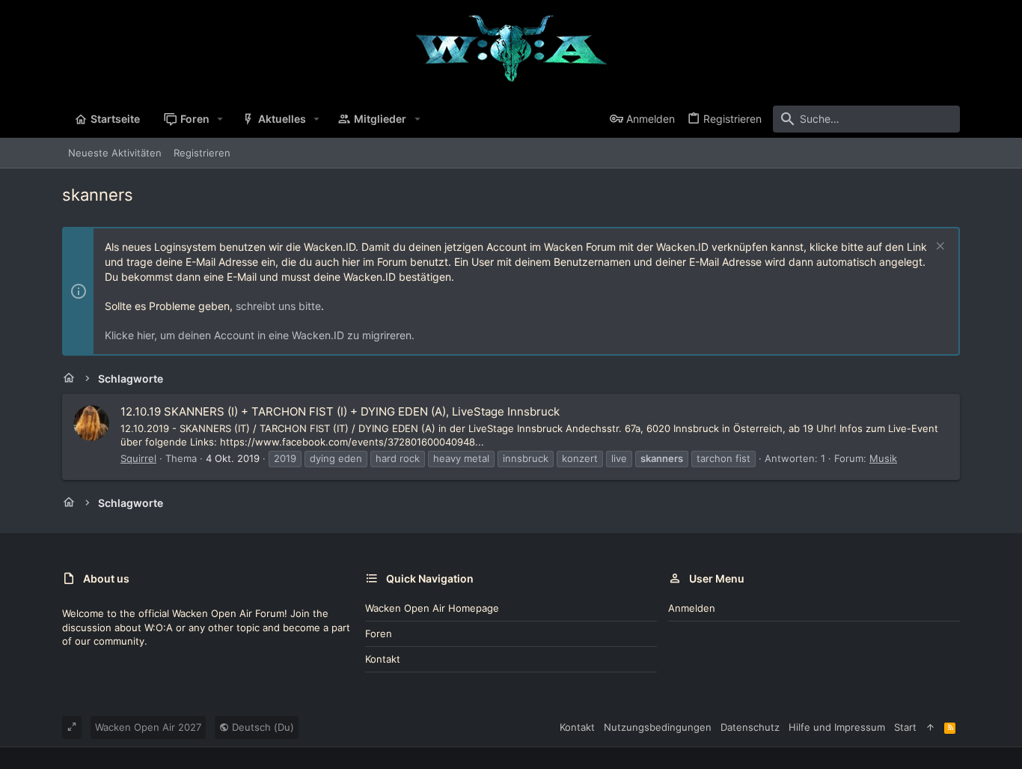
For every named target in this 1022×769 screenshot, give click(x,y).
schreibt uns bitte (278, 306)
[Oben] (930, 727)
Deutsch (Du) (261, 727)
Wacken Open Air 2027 (148, 727)
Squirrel (138, 458)
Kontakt (382, 659)
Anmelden (691, 608)
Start (905, 727)
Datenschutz (750, 727)
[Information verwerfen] (938, 247)
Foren (378, 633)
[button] (220, 119)
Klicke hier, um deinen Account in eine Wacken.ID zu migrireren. (259, 335)
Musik (883, 458)
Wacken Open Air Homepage (432, 608)
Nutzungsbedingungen (658, 727)
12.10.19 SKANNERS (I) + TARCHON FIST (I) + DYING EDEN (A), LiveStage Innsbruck (340, 411)
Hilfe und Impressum (837, 727)
